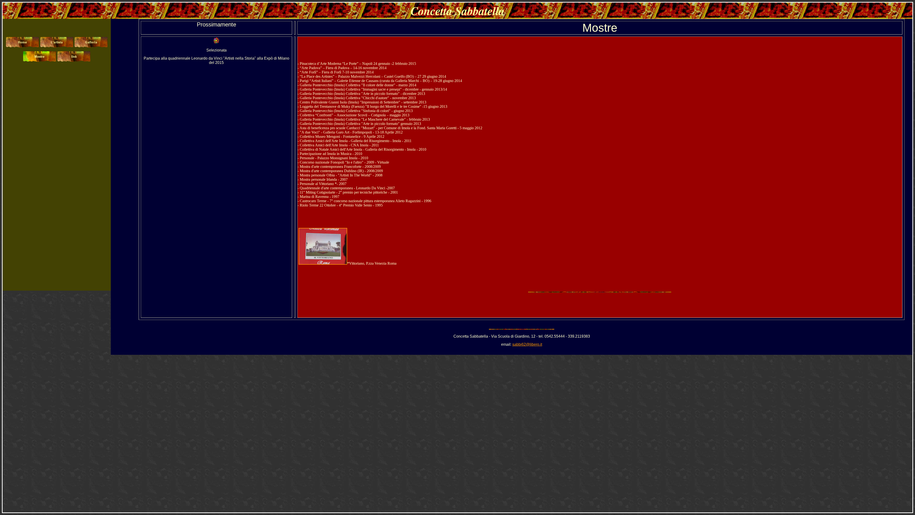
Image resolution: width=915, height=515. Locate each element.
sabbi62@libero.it (527, 344)
